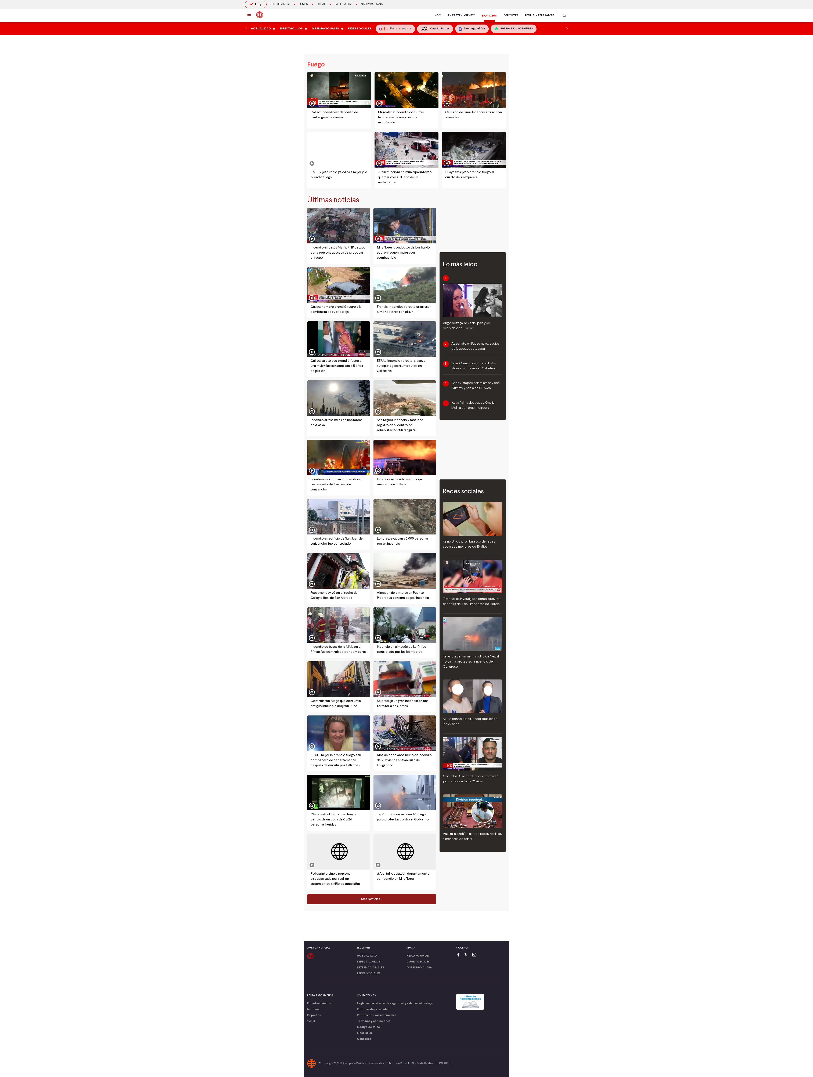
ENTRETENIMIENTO (461, 15)
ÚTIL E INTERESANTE (539, 15)
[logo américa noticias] (259, 14)
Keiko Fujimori (280, 4)
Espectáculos (368, 961)
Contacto (364, 1039)
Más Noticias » (371, 899)
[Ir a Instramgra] (475, 955)
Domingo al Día (419, 967)
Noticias (313, 1009)
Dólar (321, 4)
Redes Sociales (368, 973)
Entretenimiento (319, 1003)
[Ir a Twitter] (467, 955)
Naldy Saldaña (372, 4)
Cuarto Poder (418, 961)
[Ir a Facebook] (459, 955)
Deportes (314, 1015)
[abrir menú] (250, 15)
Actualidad (367, 955)
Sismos (303, 4)
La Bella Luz (343, 4)
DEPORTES (510, 15)
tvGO (437, 15)
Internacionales (370, 967)
